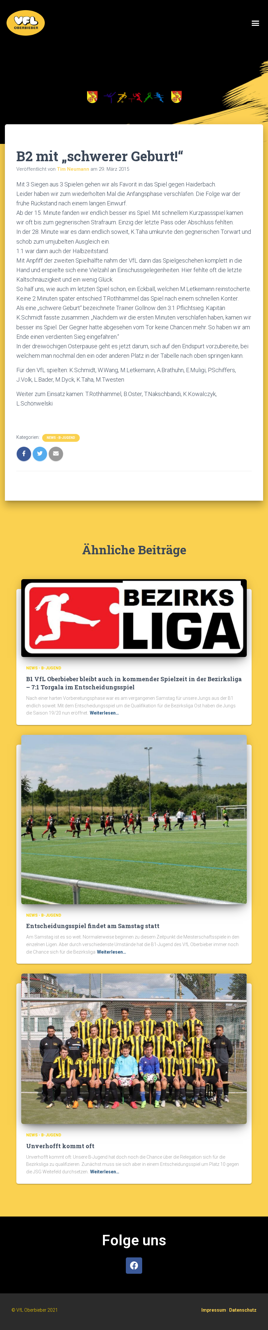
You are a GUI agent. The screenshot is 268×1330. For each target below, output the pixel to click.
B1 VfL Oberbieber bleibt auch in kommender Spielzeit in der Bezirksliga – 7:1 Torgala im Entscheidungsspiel (134, 683)
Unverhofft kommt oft (60, 1146)
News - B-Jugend (61, 438)
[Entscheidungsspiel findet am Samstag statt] (134, 819)
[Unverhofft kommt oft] (134, 1048)
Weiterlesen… (104, 713)
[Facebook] (134, 1265)
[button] (255, 23)
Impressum (213, 1310)
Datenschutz (243, 1310)
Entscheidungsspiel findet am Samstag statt (92, 926)
